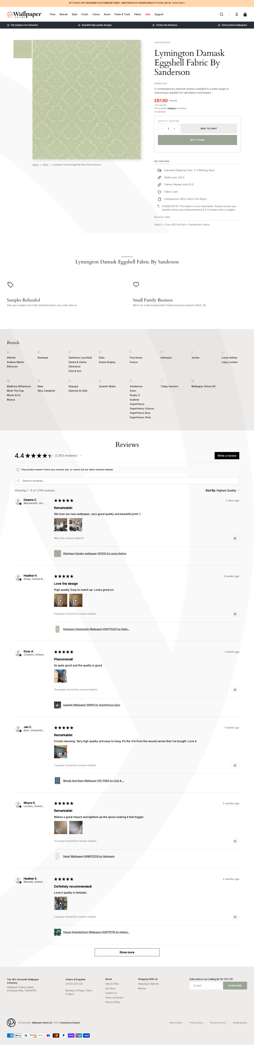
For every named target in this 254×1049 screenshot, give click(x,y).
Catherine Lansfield (80, 357)
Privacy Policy (112, 1002)
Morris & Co (14, 395)
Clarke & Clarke (77, 362)
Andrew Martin (15, 362)
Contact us (111, 992)
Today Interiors (169, 386)
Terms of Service (114, 997)
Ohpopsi (73, 386)
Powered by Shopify (70, 1022)
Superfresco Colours (142, 408)
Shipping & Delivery (148, 983)
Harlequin (166, 357)
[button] (221, 14)
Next (40, 386)
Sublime (134, 399)
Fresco (134, 362)
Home (35, 164)
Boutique (43, 357)
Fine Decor (136, 357)
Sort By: (211, 490)
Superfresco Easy (140, 412)
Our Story (110, 988)
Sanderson (136, 386)
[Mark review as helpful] (235, 538)
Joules (195, 357)
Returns (142, 988)
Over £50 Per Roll (175, 224)
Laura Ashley (229, 357)
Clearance (74, 366)
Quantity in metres (168, 121)
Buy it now (197, 140)
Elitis (102, 357)
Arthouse (12, 366)
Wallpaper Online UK (203, 386)
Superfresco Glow (140, 417)
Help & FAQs (112, 983)
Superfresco (137, 404)
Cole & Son (74, 370)
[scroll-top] (247, 1042)
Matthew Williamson (19, 386)
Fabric (46, 164)
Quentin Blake (107, 386)
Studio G (135, 395)
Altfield (11, 357)
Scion (133, 390)
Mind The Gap (15, 390)
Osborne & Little (77, 390)
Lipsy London (230, 362)
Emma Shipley (107, 362)
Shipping (171, 108)
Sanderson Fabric (199, 224)
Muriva (11, 399)
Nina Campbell (46, 390)
